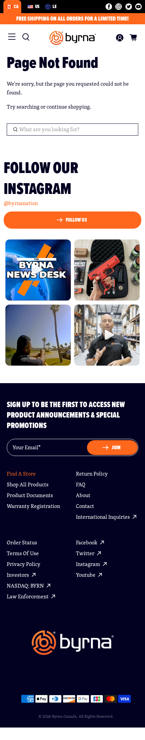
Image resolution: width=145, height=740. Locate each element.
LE (55, 6)
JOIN (116, 447)
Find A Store (21, 474)
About (83, 495)
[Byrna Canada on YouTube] (138, 6)
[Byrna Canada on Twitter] (128, 6)
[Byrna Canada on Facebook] (109, 6)
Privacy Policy (23, 564)
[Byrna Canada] (72, 38)
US (37, 6)
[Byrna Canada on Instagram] (118, 6)
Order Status (22, 542)
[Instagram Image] (38, 270)
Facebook (87, 542)
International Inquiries (103, 517)
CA (16, 6)
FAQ (80, 484)
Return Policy (92, 474)
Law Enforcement (28, 596)
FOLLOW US (76, 220)
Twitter (85, 553)
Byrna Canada (64, 716)
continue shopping (68, 107)
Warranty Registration (33, 506)
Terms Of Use (23, 553)
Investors (18, 575)
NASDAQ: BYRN (26, 586)
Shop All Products (28, 484)
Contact (85, 506)
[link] (24, 37)
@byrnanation (21, 203)
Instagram (88, 564)
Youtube (86, 575)
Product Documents (30, 495)
